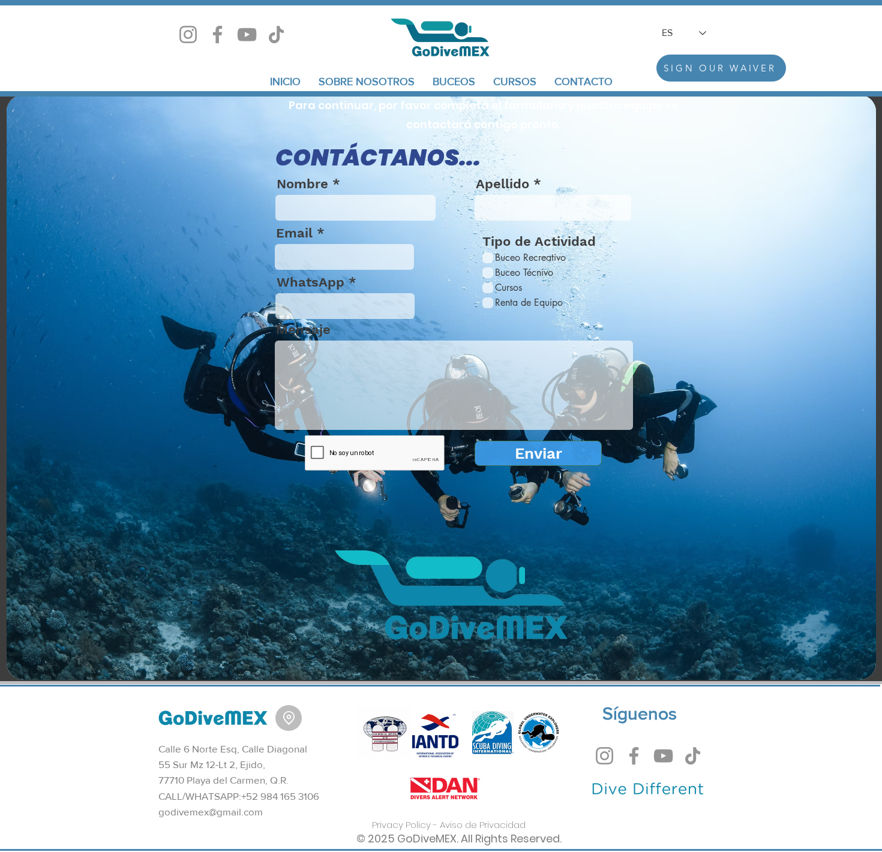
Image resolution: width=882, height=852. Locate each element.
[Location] (288, 718)
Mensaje (303, 329)
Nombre (302, 184)
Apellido (502, 184)
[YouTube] (247, 34)
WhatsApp (310, 282)
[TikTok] (276, 34)
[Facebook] (217, 34)
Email (294, 233)
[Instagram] (188, 34)
